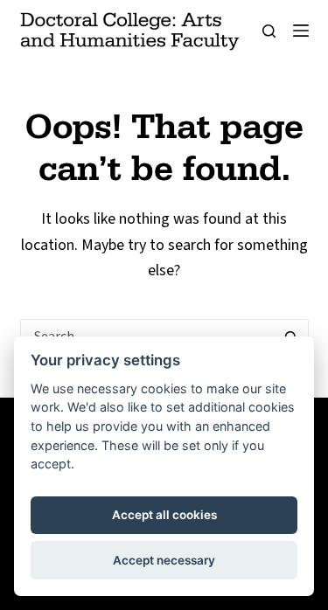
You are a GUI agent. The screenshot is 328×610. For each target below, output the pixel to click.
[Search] (269, 31)
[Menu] (301, 30)
